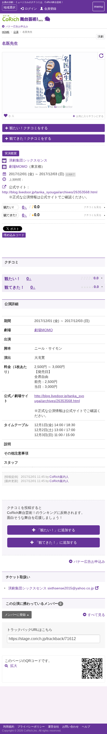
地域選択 (9, 8)
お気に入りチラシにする (90, 116)
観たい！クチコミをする (28, 128)
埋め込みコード (13, 235)
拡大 (13, 666)
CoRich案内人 (59, 477)
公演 (15, 32)
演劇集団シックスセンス (28, 160)
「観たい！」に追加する (56, 530)
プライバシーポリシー (31, 726)
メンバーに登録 (15, 614)
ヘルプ (86, 726)
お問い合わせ (70, 726)
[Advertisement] (53, 706)
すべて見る (96, 615)
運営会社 (53, 726)
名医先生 (10, 43)
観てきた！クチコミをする (30, 138)
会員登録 (50, 8)
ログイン (31, 8)
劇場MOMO (18, 166)
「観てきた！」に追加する (56, 542)
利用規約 (8, 726)
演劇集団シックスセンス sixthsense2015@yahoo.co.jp (51, 588)
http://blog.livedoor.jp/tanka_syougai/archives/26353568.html (49, 192)
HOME (5, 32)
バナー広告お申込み (17, 26)
